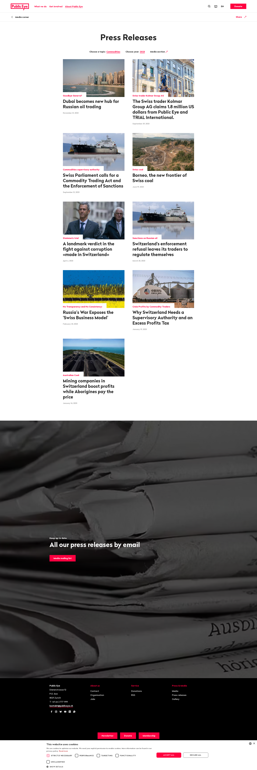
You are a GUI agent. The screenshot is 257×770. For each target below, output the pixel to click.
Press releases (179, 695)
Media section (157, 51)
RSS (133, 695)
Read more (63, 751)
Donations (136, 691)
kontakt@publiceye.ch (61, 705)
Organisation (97, 695)
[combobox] (250, 743)
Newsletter (107, 735)
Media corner (22, 17)
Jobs (92, 699)
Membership (149, 735)
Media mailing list (63, 558)
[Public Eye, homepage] (20, 6)
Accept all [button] (168, 755)
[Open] (245, 17)
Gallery (175, 699)
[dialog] (128, 755)
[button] (99, 766)
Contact (94, 691)
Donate (238, 6)
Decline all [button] (195, 755)
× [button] (254, 744)
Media (175, 691)
